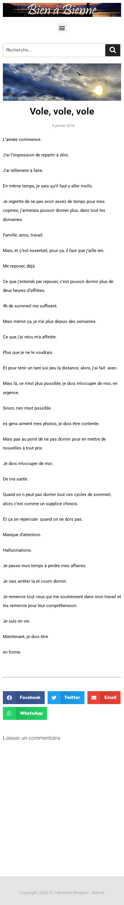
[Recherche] (112, 50)
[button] (62, 27)
